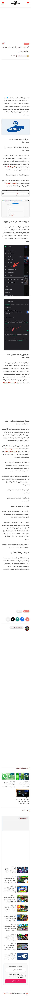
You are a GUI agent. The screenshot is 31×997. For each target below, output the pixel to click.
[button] (22, 619)
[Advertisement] (15, 25)
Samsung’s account (11, 183)
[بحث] (3, 3)
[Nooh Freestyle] (15, 3)
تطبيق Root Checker (11, 451)
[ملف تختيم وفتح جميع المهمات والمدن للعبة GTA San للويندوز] (22, 898)
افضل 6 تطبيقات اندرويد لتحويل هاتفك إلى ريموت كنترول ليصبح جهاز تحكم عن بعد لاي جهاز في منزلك (10, 938)
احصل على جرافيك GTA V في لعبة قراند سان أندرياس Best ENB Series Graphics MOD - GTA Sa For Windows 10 (9, 929)
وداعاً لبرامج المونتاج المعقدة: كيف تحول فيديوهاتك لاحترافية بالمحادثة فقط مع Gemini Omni (10, 871)
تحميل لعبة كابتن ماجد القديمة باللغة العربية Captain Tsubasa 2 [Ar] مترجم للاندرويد (9, 890)
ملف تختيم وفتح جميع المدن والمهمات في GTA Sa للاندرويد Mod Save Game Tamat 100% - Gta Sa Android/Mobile (10, 881)
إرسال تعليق (23, 818)
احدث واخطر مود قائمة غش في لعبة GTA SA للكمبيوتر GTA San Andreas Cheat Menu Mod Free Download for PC (10, 919)
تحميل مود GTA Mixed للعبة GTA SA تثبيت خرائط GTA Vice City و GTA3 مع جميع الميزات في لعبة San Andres (10, 948)
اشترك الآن (15, 981)
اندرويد (26, 43)
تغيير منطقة (11, 167)
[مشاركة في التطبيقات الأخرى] (8, 619)
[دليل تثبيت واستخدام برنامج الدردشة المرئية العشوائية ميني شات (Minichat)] (22, 956)
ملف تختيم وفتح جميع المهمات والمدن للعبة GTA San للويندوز (10, 899)
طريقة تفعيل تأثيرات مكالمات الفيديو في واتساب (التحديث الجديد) (8, 785)
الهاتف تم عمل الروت (11, 449)
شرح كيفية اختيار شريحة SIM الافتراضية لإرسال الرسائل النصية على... (22, 801)
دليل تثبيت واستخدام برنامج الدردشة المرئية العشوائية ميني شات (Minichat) (10, 957)
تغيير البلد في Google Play (11, 383)
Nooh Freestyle (22, 56)
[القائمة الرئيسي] (28, 3)
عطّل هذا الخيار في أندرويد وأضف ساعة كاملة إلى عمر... (24, 785)
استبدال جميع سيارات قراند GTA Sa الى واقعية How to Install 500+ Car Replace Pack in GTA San (9, 909)
